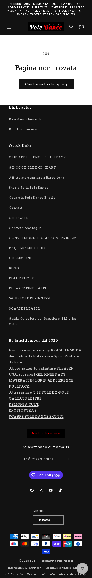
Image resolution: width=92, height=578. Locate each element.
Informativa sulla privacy (24, 567)
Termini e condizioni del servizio (66, 567)
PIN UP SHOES (21, 278)
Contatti (16, 207)
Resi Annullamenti (25, 119)
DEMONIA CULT (23, 405)
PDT (33, 560)
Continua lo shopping (46, 84)
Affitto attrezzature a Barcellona (37, 177)
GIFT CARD (18, 218)
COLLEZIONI (20, 258)
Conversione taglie (25, 228)
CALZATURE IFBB (25, 398)
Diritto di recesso (24, 129)
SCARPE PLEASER (24, 308)
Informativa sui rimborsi (56, 560)
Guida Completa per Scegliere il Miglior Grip (43, 321)
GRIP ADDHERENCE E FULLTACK (37, 157)
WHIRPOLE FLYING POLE (31, 298)
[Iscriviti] (68, 459)
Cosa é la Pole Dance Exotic (32, 197)
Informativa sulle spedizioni (26, 574)
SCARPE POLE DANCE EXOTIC (36, 417)
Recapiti (83, 574)
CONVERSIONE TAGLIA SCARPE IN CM (43, 238)
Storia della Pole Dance (28, 187)
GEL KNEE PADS (50, 374)
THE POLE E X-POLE (51, 392)
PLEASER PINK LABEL (28, 288)
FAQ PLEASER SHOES (27, 248)
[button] (9, 27)
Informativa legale (61, 574)
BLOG (14, 268)
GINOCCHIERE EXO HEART (32, 167)
